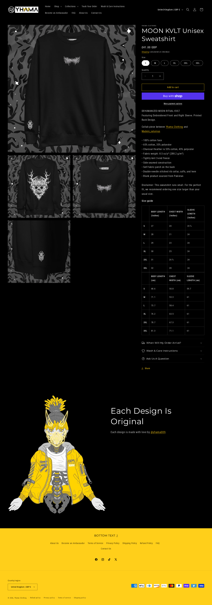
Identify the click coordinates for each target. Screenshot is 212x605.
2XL (186, 63)
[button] (57, 6)
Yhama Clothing (174, 126)
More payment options (173, 103)
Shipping (145, 52)
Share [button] (147, 368)
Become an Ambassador (73, 543)
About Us (54, 543)
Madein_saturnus (151, 131)
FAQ (158, 543)
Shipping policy (80, 598)
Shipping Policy (129, 543)
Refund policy (35, 598)
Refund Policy (146, 543)
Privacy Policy (112, 543)
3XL (198, 63)
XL (174, 63)
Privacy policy (49, 598)
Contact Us (106, 549)
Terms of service (64, 598)
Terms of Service (95, 543)
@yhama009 (158, 432)
